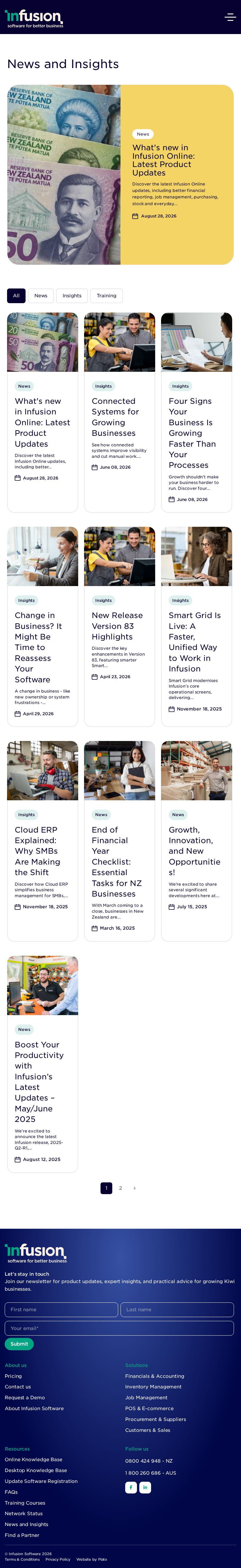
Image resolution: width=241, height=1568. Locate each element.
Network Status (24, 1513)
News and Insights (26, 1524)
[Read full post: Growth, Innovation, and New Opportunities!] (196, 770)
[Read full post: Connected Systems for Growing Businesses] (119, 342)
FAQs (11, 1492)
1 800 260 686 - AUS (150, 1473)
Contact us (18, 1387)
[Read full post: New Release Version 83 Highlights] (119, 556)
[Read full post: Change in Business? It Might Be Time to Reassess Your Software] (42, 556)
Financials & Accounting (154, 1376)
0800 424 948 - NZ (149, 1461)
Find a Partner (22, 1535)
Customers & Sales (147, 1430)
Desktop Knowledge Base (36, 1470)
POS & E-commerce (149, 1408)
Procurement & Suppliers (155, 1419)
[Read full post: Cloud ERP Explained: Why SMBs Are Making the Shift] (42, 770)
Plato (102, 1559)
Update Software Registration (41, 1481)
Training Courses (25, 1503)
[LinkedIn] (145, 1487)
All (16, 295)
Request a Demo (25, 1397)
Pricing (13, 1376)
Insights (72, 295)
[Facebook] (131, 1487)
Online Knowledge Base (33, 1459)
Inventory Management (153, 1387)
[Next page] (134, 1188)
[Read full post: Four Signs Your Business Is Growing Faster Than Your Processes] (196, 342)
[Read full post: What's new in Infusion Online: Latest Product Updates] (42, 342)
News (41, 295)
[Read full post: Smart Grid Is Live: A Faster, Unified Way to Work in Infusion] (196, 556)
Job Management (146, 1397)
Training (106, 295)
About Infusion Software (34, 1408)
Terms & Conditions (22, 1559)
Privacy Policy (58, 1559)
